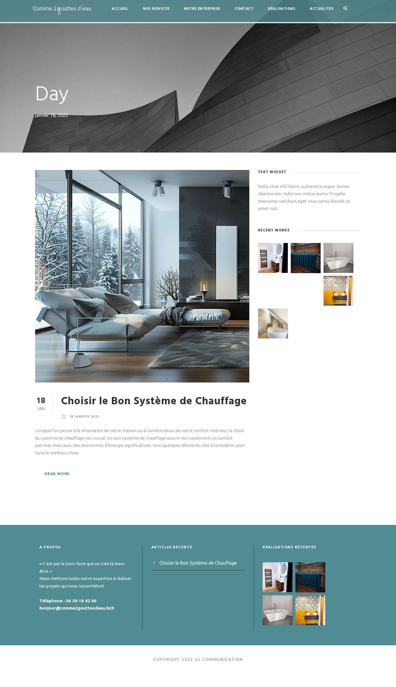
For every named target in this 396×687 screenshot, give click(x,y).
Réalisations (281, 9)
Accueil (120, 9)
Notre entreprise (202, 9)
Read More (57, 474)
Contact (244, 9)
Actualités (321, 9)
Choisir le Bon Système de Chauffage (154, 401)
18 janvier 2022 (84, 416)
